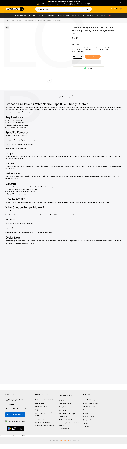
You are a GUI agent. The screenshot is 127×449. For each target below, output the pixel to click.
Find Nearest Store (89, 406)
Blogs (37, 410)
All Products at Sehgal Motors (99, 47)
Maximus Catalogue (65, 419)
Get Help (90, 68)
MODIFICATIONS (63, 15)
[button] (86, 62)
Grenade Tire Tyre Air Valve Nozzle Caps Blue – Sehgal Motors (47, 104)
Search (85, 410)
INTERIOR (42, 15)
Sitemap (85, 413)
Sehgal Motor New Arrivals (88, 49)
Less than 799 (76, 49)
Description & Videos (64, 97)
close (6, 2)
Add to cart (92, 56)
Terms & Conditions (65, 407)
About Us (62, 400)
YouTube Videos (40, 419)
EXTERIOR (32, 15)
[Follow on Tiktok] (25, 408)
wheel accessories (77, 51)
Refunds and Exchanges (90, 403)
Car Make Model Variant (43, 422)
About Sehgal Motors (65, 395)
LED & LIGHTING (20, 15)
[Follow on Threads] (29, 408)
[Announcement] (63, 2)
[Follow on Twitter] (10, 408)
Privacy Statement (65, 403)
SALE (110, 15)
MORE (103, 15)
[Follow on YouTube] (21, 408)
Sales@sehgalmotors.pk (16, 400)
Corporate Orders (88, 420)
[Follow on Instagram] (14, 408)
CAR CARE (51, 15)
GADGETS (75, 15)
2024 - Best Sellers (84, 47)
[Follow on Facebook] (6, 408)
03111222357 (12, 404)
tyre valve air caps (102, 49)
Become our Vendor (89, 416)
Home (7, 20)
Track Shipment (64, 410)
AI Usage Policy (64, 428)
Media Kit (86, 426)
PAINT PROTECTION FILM (90, 15)
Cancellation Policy (89, 400)
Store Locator (39, 403)
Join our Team (87, 423)
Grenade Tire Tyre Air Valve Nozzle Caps (62, 107)
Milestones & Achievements (44, 400)
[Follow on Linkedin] (18, 408)
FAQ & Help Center (41, 406)
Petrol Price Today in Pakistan (44, 425)
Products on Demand (15, 414)
